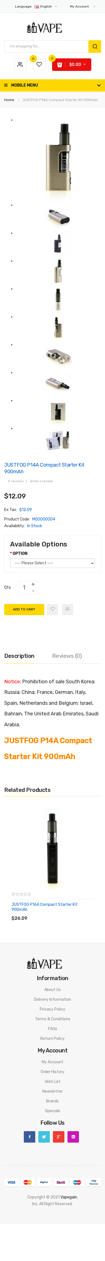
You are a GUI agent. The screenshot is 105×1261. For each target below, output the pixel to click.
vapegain (68, 1197)
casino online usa (32, 1237)
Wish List (52, 1081)
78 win (67, 1204)
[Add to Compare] (67, 609)
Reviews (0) (67, 656)
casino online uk (62, 1210)
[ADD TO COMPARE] (52, 913)
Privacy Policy (52, 1009)
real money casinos (76, 1237)
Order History (52, 1071)
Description (19, 656)
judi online (82, 1204)
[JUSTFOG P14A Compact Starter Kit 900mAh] (58, 159)
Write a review (41, 481)
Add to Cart (24, 609)
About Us (52, 989)
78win (27, 1230)
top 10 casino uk (52, 1250)
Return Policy (52, 1038)
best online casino (78, 1230)
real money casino (63, 1244)
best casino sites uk (29, 1217)
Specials (52, 1111)
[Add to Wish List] (52, 609)
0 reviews (16, 481)
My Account (52, 1062)
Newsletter (52, 1091)
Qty (7, 587)
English (34, 6)
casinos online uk (57, 1224)
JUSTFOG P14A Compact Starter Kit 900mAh (60, 100)
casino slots (87, 1217)
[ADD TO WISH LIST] (63, 913)
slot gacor (33, 1224)
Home (9, 100)
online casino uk (34, 1210)
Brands (52, 1101)
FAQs (52, 1028)
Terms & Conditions (52, 1019)
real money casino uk (54, 1257)
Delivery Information (52, 999)
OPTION (20, 553)
